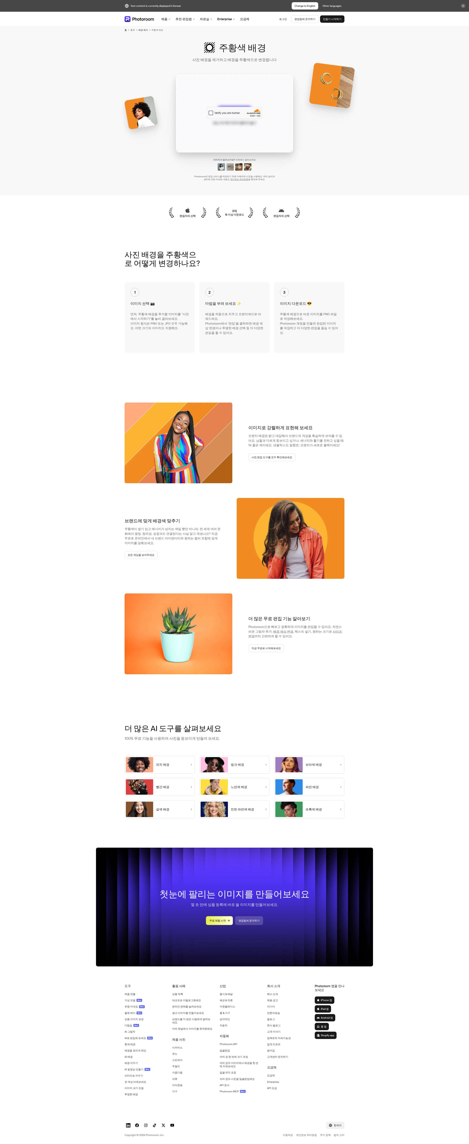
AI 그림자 (130, 1031)
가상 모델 (133, 1000)
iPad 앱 (325, 1009)
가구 (174, 1091)
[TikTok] (154, 1125)
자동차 (223, 1025)
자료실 (204, 19)
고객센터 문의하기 (277, 1056)
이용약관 (288, 1135)
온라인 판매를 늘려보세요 (187, 1006)
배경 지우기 (131, 1063)
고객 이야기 (273, 1031)
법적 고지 (339, 1135)
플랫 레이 (133, 1013)
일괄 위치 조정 (228, 1072)
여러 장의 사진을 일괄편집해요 (237, 1079)
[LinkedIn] (128, 1125)
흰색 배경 (130, 1044)
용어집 (271, 1050)
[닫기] (463, 6)
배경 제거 (143, 30)
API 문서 (224, 1085)
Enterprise (224, 19)
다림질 (131, 1025)
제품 (164, 19)
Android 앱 (327, 1017)
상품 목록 (177, 994)
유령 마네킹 (134, 1006)
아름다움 (177, 1072)
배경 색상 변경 (283, 631)
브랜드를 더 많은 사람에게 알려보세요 (191, 1021)
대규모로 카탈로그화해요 (186, 1000)
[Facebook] (137, 1125)
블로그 (271, 1019)
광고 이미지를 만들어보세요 (188, 1013)
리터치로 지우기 (134, 1075)
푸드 (174, 1053)
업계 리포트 (273, 1044)
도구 (132, 30)
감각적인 (225, 1019)
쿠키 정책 (325, 1135)
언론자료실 (273, 1013)
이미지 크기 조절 (134, 1088)
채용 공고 (272, 1000)
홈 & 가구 (225, 1013)
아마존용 (177, 1085)
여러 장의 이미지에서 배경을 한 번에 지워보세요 (239, 1064)
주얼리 (176, 1066)
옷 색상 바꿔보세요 (135, 1082)
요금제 (244, 19)
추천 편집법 (184, 19)
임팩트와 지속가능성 (279, 1038)
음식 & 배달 (226, 994)
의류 (174, 1079)
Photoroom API (228, 1044)
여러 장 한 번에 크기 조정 (234, 1056)
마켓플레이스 (227, 1006)
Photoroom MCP (232, 1091)
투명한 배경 (131, 1094)
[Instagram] (145, 1125)
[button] (145, 986)
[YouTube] (172, 1125)
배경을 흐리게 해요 (135, 1050)
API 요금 (272, 1088)
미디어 (271, 1006)
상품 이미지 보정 (134, 1019)
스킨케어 (177, 1060)
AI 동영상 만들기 (137, 1069)
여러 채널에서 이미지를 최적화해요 (192, 1028)
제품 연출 (130, 994)
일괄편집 (225, 1050)
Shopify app (327, 1035)
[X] (163, 1125)
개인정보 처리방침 (239, 179)
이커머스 (177, 1047)
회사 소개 (272, 994)
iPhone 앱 (326, 1000)
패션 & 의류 (226, 1000)
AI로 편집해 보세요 (138, 1038)
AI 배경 (129, 1056)
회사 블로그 (273, 1025)
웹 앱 (323, 1026)
